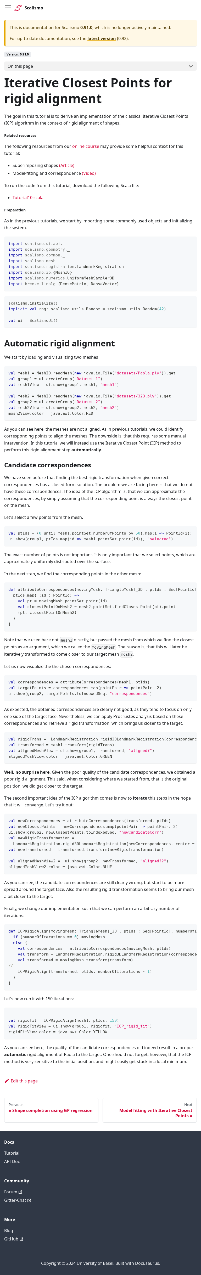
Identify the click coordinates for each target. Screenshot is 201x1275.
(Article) (66, 165)
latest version (101, 38)
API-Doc (12, 1161)
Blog (8, 1230)
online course (85, 146)
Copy (189, 242)
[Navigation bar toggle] (8, 8)
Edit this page (24, 1081)
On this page (20, 66)
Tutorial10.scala (28, 197)
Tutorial (11, 1153)
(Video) (89, 173)
